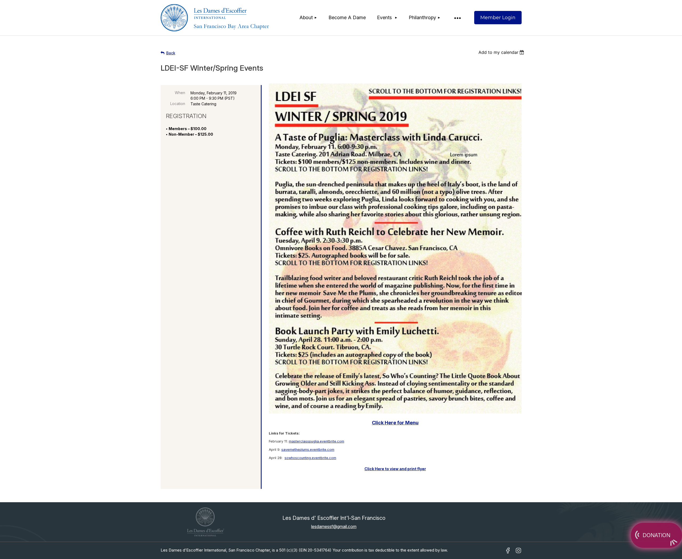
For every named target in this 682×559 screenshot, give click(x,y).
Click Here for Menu (395, 422)
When (180, 92)
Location (177, 103)
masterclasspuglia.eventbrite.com (316, 441)
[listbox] (502, 52)
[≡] (457, 17)
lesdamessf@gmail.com (333, 526)
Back (170, 53)
